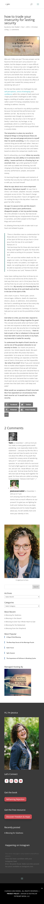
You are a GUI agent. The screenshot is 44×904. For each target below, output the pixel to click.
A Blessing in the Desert (12, 618)
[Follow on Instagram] (11, 781)
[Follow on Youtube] (21, 781)
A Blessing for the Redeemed (14, 625)
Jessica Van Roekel (13, 27)
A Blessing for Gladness (12, 615)
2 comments (14, 30)
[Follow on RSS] (16, 781)
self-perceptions (10, 92)
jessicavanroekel (17, 491)
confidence (8, 94)
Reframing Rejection (15, 799)
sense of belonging (23, 92)
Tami (11, 443)
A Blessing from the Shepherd (15, 628)
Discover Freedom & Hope (18, 816)
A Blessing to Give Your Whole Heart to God (19, 622)
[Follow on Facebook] (7, 781)
